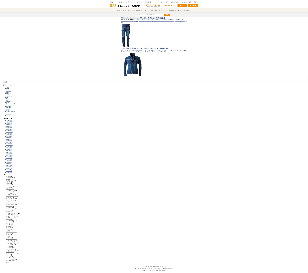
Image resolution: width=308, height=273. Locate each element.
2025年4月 (9, 136)
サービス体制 (183, 2)
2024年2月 (9, 155)
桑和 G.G (9, 197)
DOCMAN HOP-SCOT (12, 196)
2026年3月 (9, 126)
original (8, 102)
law (7, 100)
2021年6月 (9, 169)
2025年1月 (9, 140)
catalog (8, 89)
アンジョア (9, 247)
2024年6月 (9, 150)
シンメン (8, 237)
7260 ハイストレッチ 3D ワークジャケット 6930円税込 (145, 48)
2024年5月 (9, 152)
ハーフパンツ (9, 230)
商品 (134, 19)
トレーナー (9, 221)
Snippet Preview (10, 111)
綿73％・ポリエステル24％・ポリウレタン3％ (159, 21)
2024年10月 (9, 145)
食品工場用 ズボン (11, 243)
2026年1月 (9, 127)
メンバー (8, 116)
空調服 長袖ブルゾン (12, 213)
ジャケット (168, 50)
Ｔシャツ (8, 219)
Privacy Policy (9, 105)
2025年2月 (9, 139)
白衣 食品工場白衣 (11, 239)
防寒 (7, 226)
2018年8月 (9, 172)
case (7, 88)
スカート (8, 255)
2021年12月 (9, 163)
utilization (8, 114)
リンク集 (137, 268)
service (8, 109)
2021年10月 (9, 166)
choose (8, 92)
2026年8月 (9, 120)
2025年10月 (9, 132)
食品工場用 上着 (10, 240)
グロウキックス (10, 189)
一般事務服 (9, 246)
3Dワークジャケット (143, 51)
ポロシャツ (9, 207)
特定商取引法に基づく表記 (154, 268)
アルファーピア (10, 257)
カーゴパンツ (159, 19)
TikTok (8, 183)
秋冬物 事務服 (10, 249)
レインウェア (9, 193)
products (8, 106)
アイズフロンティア (150, 19)
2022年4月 (9, 158)
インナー (8, 233)
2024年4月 (9, 153)
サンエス (8, 227)
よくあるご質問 (165, 2)
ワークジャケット (133, 21)
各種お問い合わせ (170, 5)
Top (7, 112)
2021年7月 (9, 168)
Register (8, 107)
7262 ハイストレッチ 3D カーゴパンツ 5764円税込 (143, 18)
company (8, 93)
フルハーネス (9, 229)
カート (183, 5)
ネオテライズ (9, 187)
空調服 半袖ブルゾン (12, 214)
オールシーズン (125, 21)
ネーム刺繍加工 (10, 244)
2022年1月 (9, 162)
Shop (7, 110)
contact (8, 94)
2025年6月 (9, 133)
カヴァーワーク (10, 200)
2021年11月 (9, 165)
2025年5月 (9, 135)
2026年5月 (9, 124)
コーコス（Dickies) (11, 190)
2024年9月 (9, 146)
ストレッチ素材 (167, 19)
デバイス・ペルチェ (11, 232)
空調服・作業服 (175, 19)
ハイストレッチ (143, 21)
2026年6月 (9, 123)
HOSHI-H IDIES (10, 260)
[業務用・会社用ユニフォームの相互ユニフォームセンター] (126, 7)
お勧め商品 (138, 19)
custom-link (9, 96)
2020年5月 (9, 171)
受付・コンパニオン (11, 253)
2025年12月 (9, 129)
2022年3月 (9, 159)
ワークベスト (9, 210)
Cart (7, 87)
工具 (7, 262)
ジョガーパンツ (10, 208)
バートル (8, 184)
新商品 (143, 19)
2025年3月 (9, 137)
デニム (184, 19)
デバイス (8, 182)
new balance (9, 191)
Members (8, 101)
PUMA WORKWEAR (11, 203)
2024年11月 (9, 143)
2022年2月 (9, 161)
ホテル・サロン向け (11, 250)
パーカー (8, 223)
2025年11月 (9, 130)
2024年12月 (9, 142)
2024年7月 (9, 149)
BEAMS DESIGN (11, 198)
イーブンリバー (10, 194)
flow (7, 98)
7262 (172, 21)
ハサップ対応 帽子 (11, 242)
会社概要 (144, 268)
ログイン (193, 5)
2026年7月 (9, 122)
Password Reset (10, 103)
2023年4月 (9, 156)
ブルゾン (173, 50)
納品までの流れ (174, 2)
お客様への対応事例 (193, 2)
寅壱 (7, 201)
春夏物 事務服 (10, 252)
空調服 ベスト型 (10, 216)
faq (7, 97)
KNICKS (8, 234)
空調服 (8, 211)
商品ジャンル (142, 50)
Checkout (8, 91)
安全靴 (8, 236)
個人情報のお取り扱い (168, 268)
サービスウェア (10, 259)
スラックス (9, 206)
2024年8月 (9, 148)
